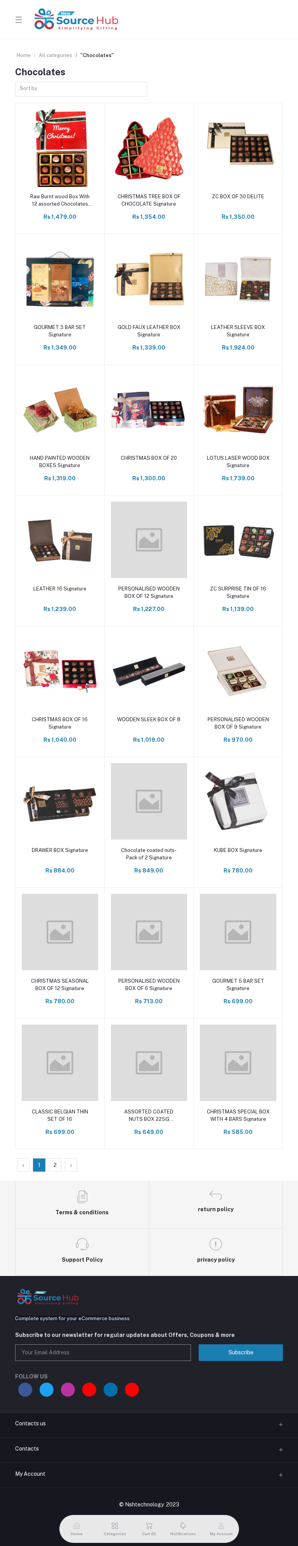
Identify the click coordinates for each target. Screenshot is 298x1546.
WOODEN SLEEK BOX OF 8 (148, 719)
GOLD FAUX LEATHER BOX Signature (149, 330)
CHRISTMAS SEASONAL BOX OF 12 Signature (60, 984)
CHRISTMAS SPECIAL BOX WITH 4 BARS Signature (238, 1115)
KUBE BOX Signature (238, 850)
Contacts (27, 1449)
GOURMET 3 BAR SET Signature (60, 330)
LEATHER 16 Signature (60, 589)
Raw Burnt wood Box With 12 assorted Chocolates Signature (60, 200)
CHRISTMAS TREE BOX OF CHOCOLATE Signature (149, 200)
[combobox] (81, 89)
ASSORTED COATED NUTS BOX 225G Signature (148, 1115)
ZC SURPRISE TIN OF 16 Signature (238, 592)
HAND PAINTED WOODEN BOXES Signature (60, 461)
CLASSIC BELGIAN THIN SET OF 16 (60, 1115)
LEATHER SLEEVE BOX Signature (238, 330)
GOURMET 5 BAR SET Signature (238, 984)
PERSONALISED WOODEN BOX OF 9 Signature (238, 723)
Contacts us (30, 1423)
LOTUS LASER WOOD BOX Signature (238, 461)
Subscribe (241, 1352)
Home (24, 55)
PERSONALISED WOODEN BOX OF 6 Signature (149, 984)
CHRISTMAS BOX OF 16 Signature (60, 723)
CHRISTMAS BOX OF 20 (149, 458)
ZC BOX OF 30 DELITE (238, 196)
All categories (55, 55)
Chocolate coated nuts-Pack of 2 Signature (149, 853)
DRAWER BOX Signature (60, 850)
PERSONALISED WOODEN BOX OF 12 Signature (149, 592)
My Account (30, 1474)
